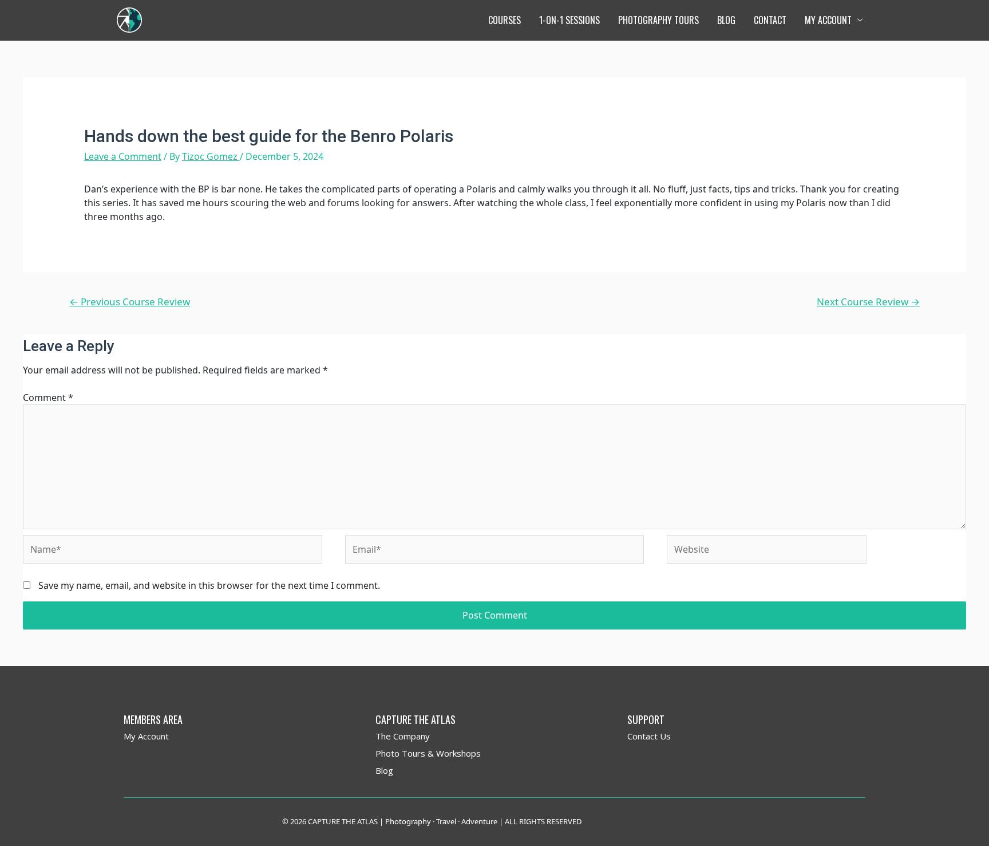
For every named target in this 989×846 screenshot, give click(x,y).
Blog (384, 770)
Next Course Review (868, 301)
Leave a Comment (122, 156)
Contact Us (649, 736)
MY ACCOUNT (828, 20)
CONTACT (770, 20)
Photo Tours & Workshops (428, 753)
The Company (402, 736)
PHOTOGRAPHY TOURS (658, 20)
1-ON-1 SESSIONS (569, 20)
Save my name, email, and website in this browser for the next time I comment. (209, 585)
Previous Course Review (129, 301)
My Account (146, 736)
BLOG (726, 20)
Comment (48, 397)
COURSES (504, 20)
